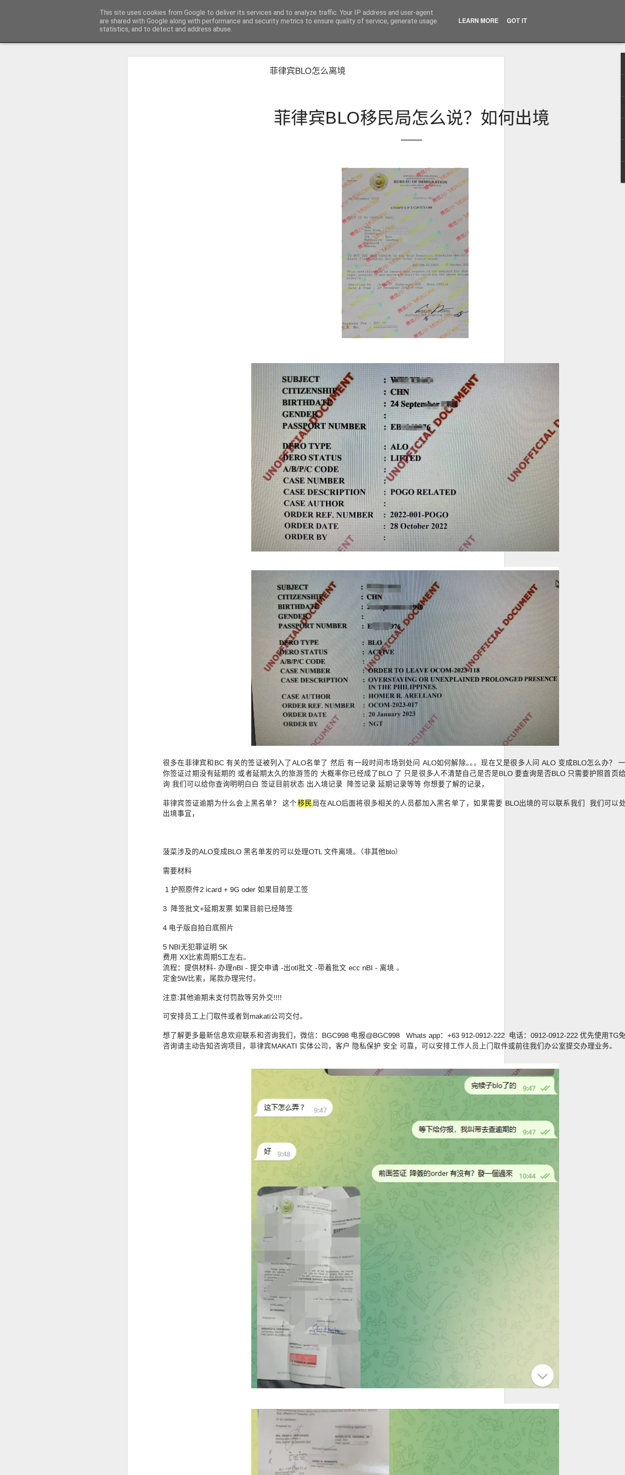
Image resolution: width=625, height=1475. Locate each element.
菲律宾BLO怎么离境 (308, 70)
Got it (517, 20)
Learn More (478, 20)
